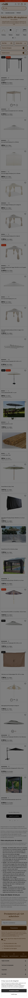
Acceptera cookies (14, 990)
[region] (14, 988)
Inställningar (14, 994)
